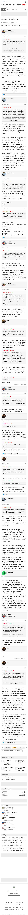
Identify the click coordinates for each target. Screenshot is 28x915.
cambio (3, 840)
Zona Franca (6, 810)
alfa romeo (11, 837)
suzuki (8, 850)
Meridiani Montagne (7, 904)
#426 (25, 289)
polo (11, 848)
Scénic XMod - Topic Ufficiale (8, 768)
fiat (17, 842)
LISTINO (14, 25)
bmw (23, 839)
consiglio (20, 840)
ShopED (22, 909)
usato (14, 850)
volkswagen (19, 850)
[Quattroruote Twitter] (16, 897)
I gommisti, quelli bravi (8, 807)
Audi (5, 825)
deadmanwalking (21, 761)
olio (20, 847)
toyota (11, 850)
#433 (25, 620)
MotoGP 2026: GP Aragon (9, 817)
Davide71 (11, 777)
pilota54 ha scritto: (7, 424)
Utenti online (5, 774)
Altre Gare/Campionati (8, 820)
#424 (25, 208)
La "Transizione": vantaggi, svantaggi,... (7, 762)
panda (3, 848)
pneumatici (7, 848)
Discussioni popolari (8, 757)
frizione (3, 845)
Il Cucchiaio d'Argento (19, 902)
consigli (16, 840)
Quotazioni (18, 4)
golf (10, 845)
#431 (25, 504)
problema (14, 848)
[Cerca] (26, 9)
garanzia (7, 845)
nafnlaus (5, 764)
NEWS (22, 25)
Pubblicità (17, 909)
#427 (25, 326)
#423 (25, 178)
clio (13, 840)
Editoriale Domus (8, 907)
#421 (25, 36)
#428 (25, 393)
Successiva (20, 747)
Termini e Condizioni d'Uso (14, 895)
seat (23, 848)
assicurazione (15, 837)
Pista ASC (21, 907)
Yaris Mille (4, 777)
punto (17, 848)
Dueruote (11, 902)
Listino (9, 4)
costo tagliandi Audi (8, 822)
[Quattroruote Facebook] (9, 897)
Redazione (16, 893)
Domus (6, 902)
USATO (18, 25)
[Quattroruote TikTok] (13, 897)
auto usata (7, 839)
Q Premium (4, 4)
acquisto (3, 837)
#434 (25, 653)
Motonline (22, 904)
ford (22, 842)
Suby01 (19, 770)
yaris (23, 850)
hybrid (21, 845)
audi (20, 837)
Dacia (5, 830)
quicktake (5, 770)
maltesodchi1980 (22, 795)
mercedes (4, 847)
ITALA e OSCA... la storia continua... (11, 812)
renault (20, 848)
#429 (25, 420)
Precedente (8, 747)
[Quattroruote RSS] (18, 897)
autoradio (11, 839)
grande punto (16, 845)
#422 (25, 104)
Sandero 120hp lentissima (9, 827)
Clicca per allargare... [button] (14, 51)
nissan (17, 847)
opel (22, 847)
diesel (13, 842)
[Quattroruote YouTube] (14, 897)
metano (7, 847)
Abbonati (24, 4)
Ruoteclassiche (16, 904)
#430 (25, 463)
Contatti (11, 893)
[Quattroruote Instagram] (11, 897)
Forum (4, 9)
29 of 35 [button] (14, 747)
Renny (8, 777)
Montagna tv (15, 907)
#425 (25, 247)
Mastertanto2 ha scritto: (8, 211)
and (8, 237)
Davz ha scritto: (6, 39)
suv (5, 850)
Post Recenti (5, 805)
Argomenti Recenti (12, 9)
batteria (15, 839)
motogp (11, 847)
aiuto (7, 837)
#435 (25, 667)
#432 (25, 577)
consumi (9, 842)
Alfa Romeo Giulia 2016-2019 (21, 768)
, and (11, 453)
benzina (19, 839)
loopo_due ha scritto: (7, 292)
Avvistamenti (21, 760)
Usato (13, 4)
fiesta (20, 842)
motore (14, 847)
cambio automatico (8, 840)
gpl (12, 845)
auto (22, 837)
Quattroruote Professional (9, 909)
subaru (3, 850)
